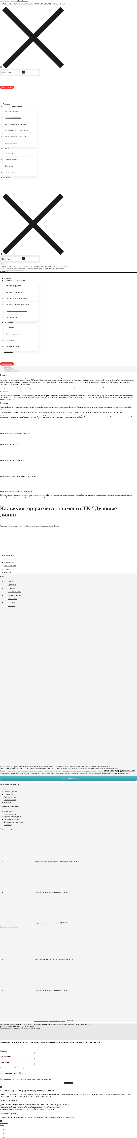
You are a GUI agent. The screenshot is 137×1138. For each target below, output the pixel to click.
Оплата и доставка (14, 595)
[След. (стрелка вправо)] (3, 1125)
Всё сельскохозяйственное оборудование (17, 768)
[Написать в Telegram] (6, 79)
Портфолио (12, 602)
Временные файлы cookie (31, 1028)
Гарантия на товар (14, 592)
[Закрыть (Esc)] (7, 1123)
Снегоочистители (60, 773)
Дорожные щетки (93, 768)
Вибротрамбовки (91, 766)
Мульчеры (100, 771)
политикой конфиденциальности (25, 1079)
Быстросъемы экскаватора (46, 766)
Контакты (11, 606)
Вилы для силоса (105, 766)
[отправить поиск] (23, 72)
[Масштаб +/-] (1, 1123)
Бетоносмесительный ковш (14, 766)
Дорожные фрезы (82, 768)
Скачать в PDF (68, 779)
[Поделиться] (5, 1123)
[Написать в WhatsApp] (6, 81)
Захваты (102, 768)
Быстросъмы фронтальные (61, 766)
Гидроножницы (62, 768)
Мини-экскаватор (10, 814)
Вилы (98, 766)
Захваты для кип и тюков (112, 768)
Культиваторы (94, 771)
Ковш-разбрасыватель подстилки (70, 771)
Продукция (12, 585)
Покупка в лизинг (10, 800)
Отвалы (12, 773)
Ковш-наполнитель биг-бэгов (53, 771)
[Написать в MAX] (6, 83)
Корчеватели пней (84, 771)
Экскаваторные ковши (123, 773)
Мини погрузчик (10, 811)
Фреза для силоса (83, 773)
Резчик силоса (46, 773)
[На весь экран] (3, 1123)
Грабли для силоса (72, 768)
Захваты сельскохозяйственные (10, 771)
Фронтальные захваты (94, 773)
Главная (10, 581)
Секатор (53, 773)
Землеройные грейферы (27, 771)
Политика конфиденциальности (11, 1028)
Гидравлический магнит (41, 768)
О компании (12, 588)
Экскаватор (8, 825)
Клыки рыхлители (39, 771)
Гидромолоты (52, 768)
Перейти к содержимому (8, 1)
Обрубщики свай (4, 773)
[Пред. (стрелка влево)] (1, 1125)
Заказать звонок (7, 87)
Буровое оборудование (30, 766)
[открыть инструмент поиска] (32, 68)
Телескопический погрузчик (13, 822)
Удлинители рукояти (71, 773)
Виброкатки (72, 766)
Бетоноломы (3, 766)
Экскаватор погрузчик (11, 819)
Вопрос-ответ (12, 599)
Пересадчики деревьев (22, 773)
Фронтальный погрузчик (12, 816)
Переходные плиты (35, 773)
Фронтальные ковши (109, 773)
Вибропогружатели (80, 766)
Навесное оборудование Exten (119, 770)
